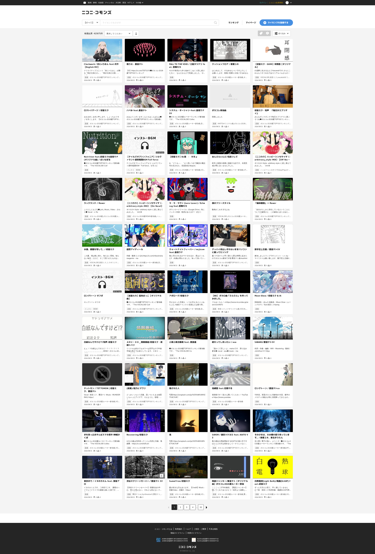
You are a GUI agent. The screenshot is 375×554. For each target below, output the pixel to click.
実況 (124, 2)
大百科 (118, 2)
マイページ (251, 22)
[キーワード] (267, 33)
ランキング (233, 22)
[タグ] (261, 33)
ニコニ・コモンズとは (163, 529)
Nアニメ (131, 2)
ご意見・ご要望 (200, 529)
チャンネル (109, 2)
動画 (90, 2)
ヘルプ (188, 529)
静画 (95, 2)
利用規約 (178, 529)
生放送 (101, 2)
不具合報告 (213, 529)
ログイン (263, 2)
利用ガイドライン (195, 533)
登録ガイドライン (178, 533)
